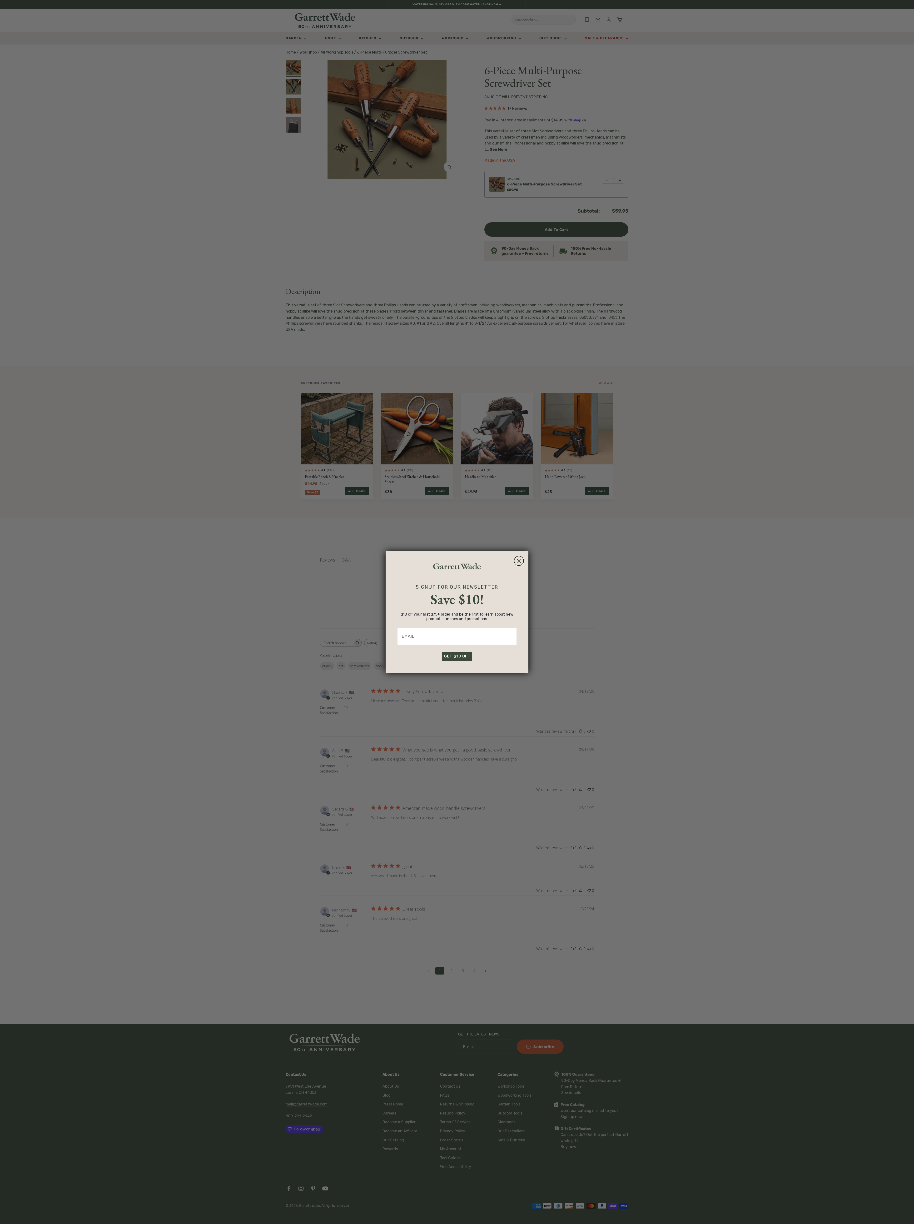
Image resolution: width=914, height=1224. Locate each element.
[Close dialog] (519, 561)
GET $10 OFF (457, 656)
